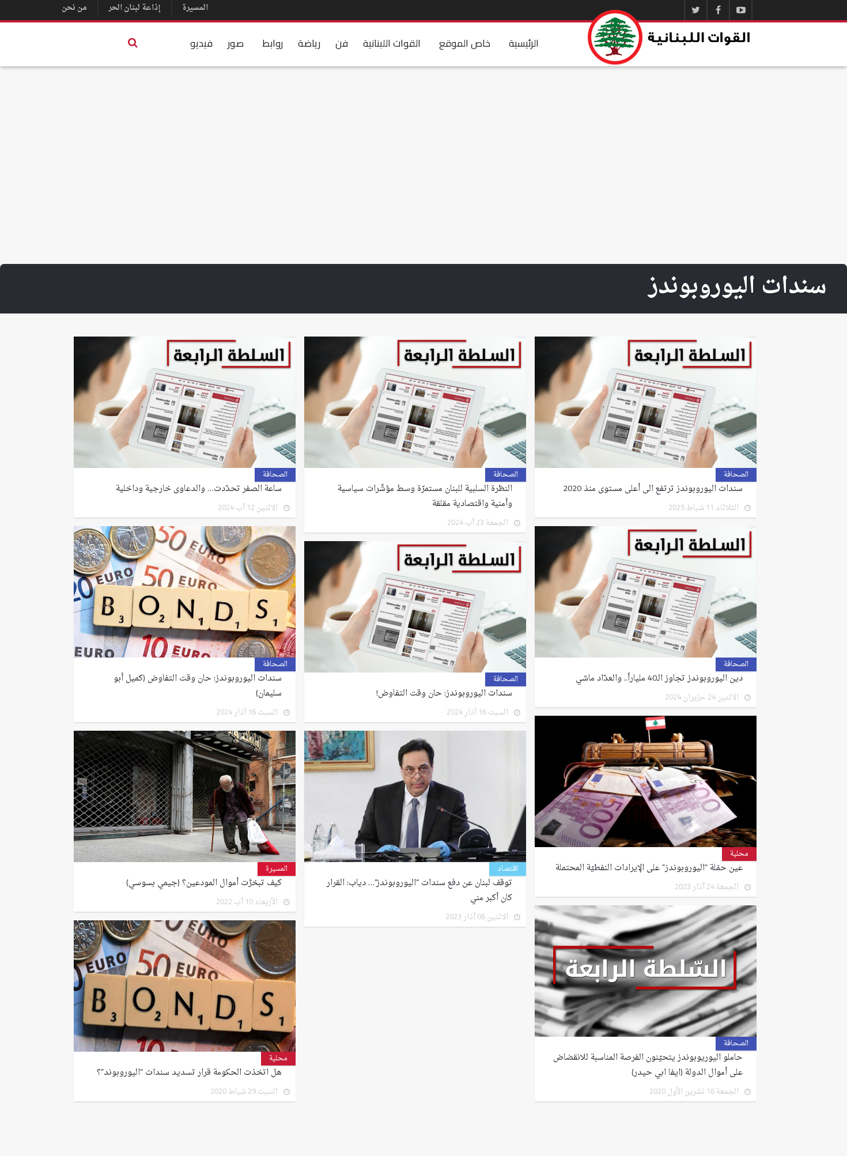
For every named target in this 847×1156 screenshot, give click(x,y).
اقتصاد (507, 869)
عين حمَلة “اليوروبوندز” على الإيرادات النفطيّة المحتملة (649, 868)
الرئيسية (524, 43)
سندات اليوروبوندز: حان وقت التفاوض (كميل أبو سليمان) (198, 686)
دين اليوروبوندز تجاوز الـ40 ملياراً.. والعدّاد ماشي (659, 678)
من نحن (74, 8)
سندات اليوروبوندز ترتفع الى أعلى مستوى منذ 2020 (653, 489)
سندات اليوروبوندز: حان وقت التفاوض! (444, 693)
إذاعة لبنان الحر (134, 8)
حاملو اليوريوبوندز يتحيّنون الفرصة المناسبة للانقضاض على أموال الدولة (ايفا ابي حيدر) (648, 1066)
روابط (272, 43)
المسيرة (195, 8)
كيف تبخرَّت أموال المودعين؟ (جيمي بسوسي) (204, 883)
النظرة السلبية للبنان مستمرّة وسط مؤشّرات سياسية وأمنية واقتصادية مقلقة (425, 497)
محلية (739, 854)
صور (236, 43)
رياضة (309, 43)
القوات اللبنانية (392, 43)
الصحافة (736, 475)
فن (341, 43)
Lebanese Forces (670, 37)
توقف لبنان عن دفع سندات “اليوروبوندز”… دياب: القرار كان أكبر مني (419, 891)
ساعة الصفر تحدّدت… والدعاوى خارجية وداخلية (199, 489)
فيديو (201, 43)
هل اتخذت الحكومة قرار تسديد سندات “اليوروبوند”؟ (189, 1073)
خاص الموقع (464, 43)
